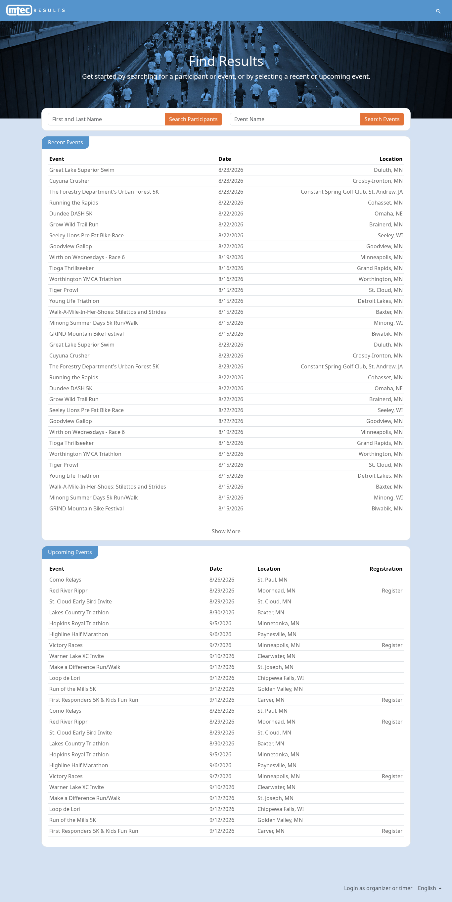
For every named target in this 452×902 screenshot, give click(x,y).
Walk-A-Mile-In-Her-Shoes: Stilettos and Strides (107, 311)
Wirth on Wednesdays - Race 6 (87, 257)
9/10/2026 (221, 656)
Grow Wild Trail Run (74, 224)
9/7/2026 (220, 645)
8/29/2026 (221, 590)
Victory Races (66, 645)
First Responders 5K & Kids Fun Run (93, 699)
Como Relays (65, 579)
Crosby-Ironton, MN (378, 180)
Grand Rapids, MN (380, 268)
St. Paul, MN (272, 579)
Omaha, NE (389, 213)
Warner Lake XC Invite (76, 656)
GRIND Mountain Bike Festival (86, 333)
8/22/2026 (230, 202)
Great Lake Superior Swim (81, 169)
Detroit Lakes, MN (380, 301)
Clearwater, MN (276, 656)
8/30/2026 (221, 612)
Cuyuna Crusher (69, 180)
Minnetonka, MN (278, 623)
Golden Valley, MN (280, 688)
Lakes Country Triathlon (79, 612)
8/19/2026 (230, 257)
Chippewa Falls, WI (280, 678)
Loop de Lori (64, 678)
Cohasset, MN (385, 202)
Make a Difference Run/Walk (84, 667)
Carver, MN (271, 699)
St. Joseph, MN (275, 667)
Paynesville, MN (276, 634)
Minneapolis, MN (381, 257)
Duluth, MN (388, 169)
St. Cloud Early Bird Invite (80, 601)
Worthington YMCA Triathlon (85, 279)
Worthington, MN (381, 279)
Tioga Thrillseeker (71, 268)
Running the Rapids (73, 202)
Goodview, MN (384, 246)
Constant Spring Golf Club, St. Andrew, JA (352, 191)
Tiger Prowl (63, 290)
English (427, 888)
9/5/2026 (220, 623)
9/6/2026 (220, 634)
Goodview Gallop (70, 246)
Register (392, 590)
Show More (226, 531)
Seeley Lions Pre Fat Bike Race (86, 235)
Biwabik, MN (387, 333)
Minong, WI (388, 322)
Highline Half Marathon (78, 634)
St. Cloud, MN (386, 290)
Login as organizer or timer (378, 888)
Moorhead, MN (276, 590)
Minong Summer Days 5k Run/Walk (93, 322)
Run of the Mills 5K (72, 688)
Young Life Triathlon (74, 301)
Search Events (382, 119)
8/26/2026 (221, 579)
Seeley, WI (390, 235)
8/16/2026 (230, 268)
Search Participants (193, 119)
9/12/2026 (221, 667)
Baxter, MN (389, 311)
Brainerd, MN (386, 224)
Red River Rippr (68, 590)
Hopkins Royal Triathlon (79, 623)
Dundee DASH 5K (70, 213)
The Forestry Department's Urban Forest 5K (104, 191)
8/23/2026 (230, 169)
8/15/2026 (230, 290)
